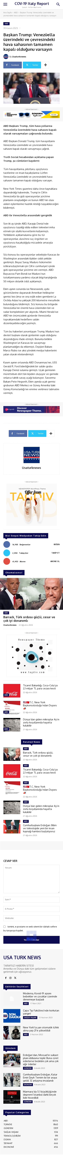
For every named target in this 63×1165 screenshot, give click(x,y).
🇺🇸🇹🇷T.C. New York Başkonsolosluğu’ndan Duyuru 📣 (40, 705)
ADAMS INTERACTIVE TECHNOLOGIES (22, 1161)
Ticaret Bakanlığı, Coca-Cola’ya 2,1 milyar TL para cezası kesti (40, 687)
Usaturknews (19, 56)
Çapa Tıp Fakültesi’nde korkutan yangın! (41, 1012)
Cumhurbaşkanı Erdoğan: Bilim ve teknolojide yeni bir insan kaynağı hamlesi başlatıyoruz (40, 828)
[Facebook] (5, 978)
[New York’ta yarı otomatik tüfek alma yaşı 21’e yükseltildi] (11, 1033)
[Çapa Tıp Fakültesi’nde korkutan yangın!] (11, 1016)
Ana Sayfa (7, 12)
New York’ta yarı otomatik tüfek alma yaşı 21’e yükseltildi (41, 1029)
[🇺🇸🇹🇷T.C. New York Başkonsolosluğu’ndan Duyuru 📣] (11, 707)
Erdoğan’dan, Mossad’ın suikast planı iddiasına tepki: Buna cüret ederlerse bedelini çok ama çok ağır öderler (40, 1059)
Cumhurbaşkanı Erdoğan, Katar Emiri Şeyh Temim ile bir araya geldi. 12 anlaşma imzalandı (40, 1077)
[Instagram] (10, 978)
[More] (45, 65)
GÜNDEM (28, 1068)
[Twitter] (15, 978)
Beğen (57, 544)
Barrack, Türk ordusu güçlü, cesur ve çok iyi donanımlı (29, 619)
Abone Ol (55, 561)
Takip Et (55, 553)
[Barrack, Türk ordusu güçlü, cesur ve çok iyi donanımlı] (31, 594)
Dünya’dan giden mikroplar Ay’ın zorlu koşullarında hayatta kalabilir (41, 722)
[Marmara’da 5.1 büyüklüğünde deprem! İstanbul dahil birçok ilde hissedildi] (11, 1097)
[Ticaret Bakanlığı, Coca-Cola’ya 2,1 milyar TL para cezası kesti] (11, 690)
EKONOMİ (28, 1084)
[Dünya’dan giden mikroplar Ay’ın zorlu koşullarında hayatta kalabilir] (11, 725)
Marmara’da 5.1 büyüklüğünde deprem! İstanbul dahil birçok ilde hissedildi (40, 1094)
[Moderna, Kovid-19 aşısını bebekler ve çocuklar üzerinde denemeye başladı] (11, 998)
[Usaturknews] (6, 56)
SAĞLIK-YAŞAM (30, 1017)
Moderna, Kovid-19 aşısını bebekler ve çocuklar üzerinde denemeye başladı (40, 996)
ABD (16, 12)
